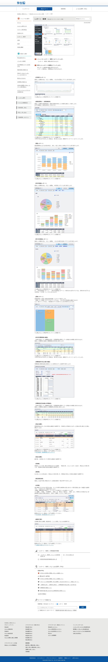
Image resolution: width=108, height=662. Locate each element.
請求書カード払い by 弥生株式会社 (81, 629)
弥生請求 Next (29, 629)
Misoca (50, 633)
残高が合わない (69, 610)
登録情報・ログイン (23, 117)
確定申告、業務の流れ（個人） (33, 645)
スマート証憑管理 (52, 635)
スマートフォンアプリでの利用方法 (23, 91)
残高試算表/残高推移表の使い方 (48, 559)
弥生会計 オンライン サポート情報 (36, 13)
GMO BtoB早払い (77, 633)
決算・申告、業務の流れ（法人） (33, 647)
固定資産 (61, 610)
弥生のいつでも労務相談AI (11, 645)
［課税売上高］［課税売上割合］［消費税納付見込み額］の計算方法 (58, 584)
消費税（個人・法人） (31, 649)
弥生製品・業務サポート (22, 13)
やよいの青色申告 (9, 629)
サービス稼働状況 (23, 102)
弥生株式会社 (33, 658)
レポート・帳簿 (63, 604)
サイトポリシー (41, 658)
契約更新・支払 (22, 107)
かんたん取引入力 (22, 26)
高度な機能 (20, 47)
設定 (18, 43)
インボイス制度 (21, 61)
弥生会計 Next (29, 627)
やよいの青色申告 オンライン (55, 629)
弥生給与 (7, 631)
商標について (67, 658)
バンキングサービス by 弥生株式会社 (81, 627)
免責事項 (61, 658)
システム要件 (21, 97)
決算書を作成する (22, 82)
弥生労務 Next (29, 639)
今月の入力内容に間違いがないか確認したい (51, 573)
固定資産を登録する (22, 69)
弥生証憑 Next (29, 633)
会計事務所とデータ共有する (23, 65)
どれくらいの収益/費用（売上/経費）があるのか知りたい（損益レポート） (59, 581)
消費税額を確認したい (46, 587)
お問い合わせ (75, 658)
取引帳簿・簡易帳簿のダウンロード (45, 452)
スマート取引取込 (22, 29)
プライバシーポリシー (51, 658)
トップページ (25, 8)
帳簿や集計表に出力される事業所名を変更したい (53, 590)
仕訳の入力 (20, 33)
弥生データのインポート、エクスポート (23, 74)
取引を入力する (21, 78)
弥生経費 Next (29, 631)
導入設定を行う (21, 57)
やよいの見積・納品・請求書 (11, 637)
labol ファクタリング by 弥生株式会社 (82, 631)
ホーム (19, 22)
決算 (18, 40)
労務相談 (28, 651)
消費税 (74, 610)
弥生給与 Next (29, 635)
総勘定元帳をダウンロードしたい (45, 545)
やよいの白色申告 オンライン (55, 631)
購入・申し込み (22, 112)
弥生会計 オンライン (52, 627)
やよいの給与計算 (9, 633)
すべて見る (43, 594)
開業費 (57, 610)
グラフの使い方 (70, 554)
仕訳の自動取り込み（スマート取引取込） (23, 86)
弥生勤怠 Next (29, 637)
